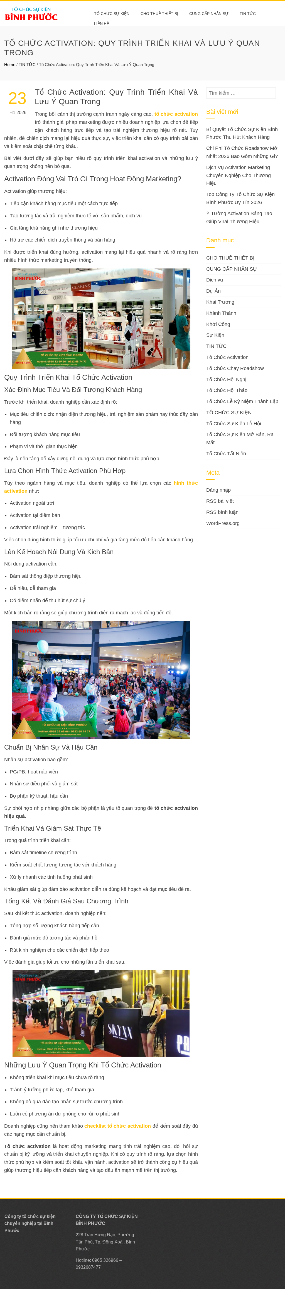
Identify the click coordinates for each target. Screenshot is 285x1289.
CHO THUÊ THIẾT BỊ (159, 13)
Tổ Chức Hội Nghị (226, 379)
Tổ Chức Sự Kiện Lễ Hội (233, 423)
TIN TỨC (27, 64)
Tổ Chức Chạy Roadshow (235, 368)
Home (9, 64)
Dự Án (213, 291)
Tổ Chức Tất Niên (226, 453)
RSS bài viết (220, 501)
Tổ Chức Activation (227, 357)
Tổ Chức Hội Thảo (226, 390)
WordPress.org (223, 523)
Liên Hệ (101, 23)
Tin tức (248, 13)
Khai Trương (220, 302)
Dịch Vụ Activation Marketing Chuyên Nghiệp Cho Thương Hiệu (238, 175)
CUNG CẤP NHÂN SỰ (209, 13)
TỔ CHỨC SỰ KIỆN (111, 13)
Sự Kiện (215, 335)
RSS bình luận (222, 512)
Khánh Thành (221, 313)
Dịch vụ (214, 280)
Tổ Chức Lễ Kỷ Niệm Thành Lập (242, 401)
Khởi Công (218, 324)
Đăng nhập (218, 490)
